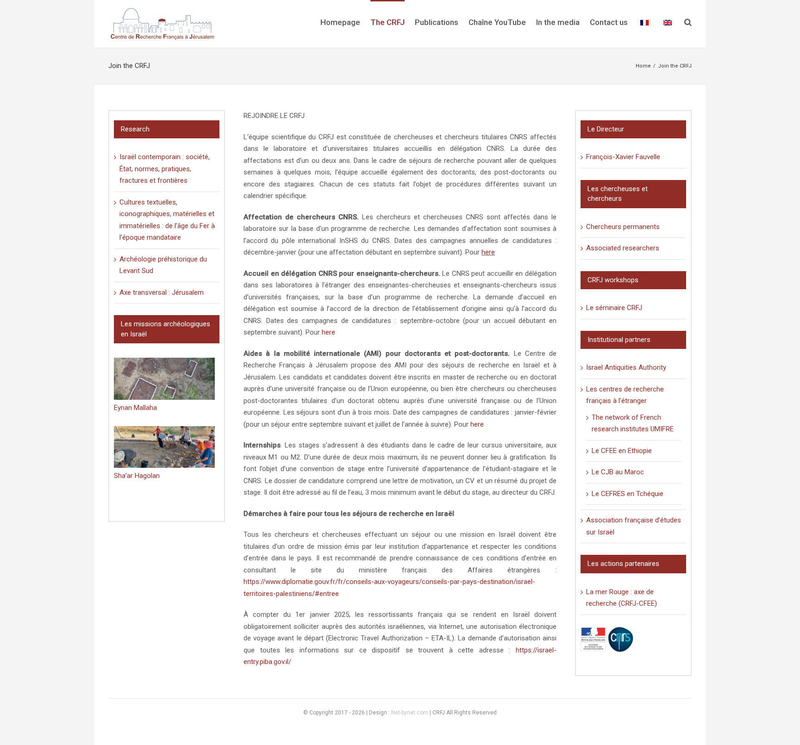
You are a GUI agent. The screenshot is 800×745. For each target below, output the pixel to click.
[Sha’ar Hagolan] (164, 447)
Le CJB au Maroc (618, 472)
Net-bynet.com (409, 712)
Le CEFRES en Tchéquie (627, 494)
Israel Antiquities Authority (626, 367)
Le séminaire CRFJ (614, 308)
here (488, 252)
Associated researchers (622, 248)
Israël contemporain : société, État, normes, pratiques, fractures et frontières (164, 169)
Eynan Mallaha (135, 408)
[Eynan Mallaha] (164, 379)
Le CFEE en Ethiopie (622, 451)
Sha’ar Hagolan (137, 476)
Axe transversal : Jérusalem (161, 292)
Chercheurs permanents (623, 227)
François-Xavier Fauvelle (623, 157)
